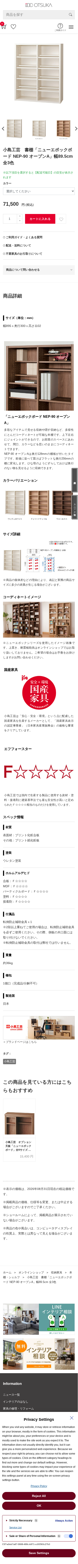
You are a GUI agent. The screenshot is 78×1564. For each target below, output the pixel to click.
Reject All (39, 1496)
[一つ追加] (19, 216)
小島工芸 (9, 1061)
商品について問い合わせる (23, 269)
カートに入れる (40, 218)
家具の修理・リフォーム (18, 1408)
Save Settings (39, 1553)
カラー (7, 183)
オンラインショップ (31, 1272)
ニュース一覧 (11, 1394)
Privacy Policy (39, 1486)
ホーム (7, 1272)
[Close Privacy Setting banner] (71, 1418)
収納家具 (56, 1272)
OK (39, 1505)
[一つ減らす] (19, 221)
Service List (15, 1527)
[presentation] (75, 128)
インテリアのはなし (15, 1401)
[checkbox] (68, 1536)
